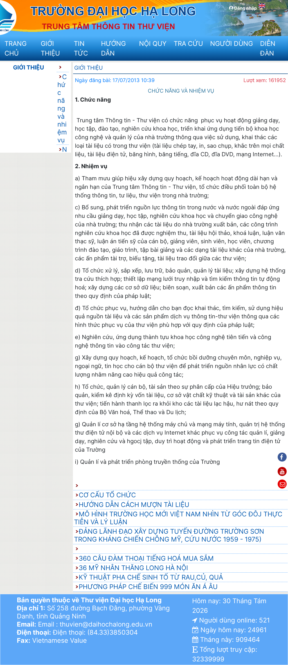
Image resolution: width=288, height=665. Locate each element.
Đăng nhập (245, 8)
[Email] (282, 484)
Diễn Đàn (267, 48)
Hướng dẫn (113, 48)
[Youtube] (282, 471)
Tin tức (81, 48)
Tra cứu (188, 43)
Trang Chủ (15, 48)
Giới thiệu (50, 48)
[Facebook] (282, 457)
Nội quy (152, 43)
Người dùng (231, 43)
